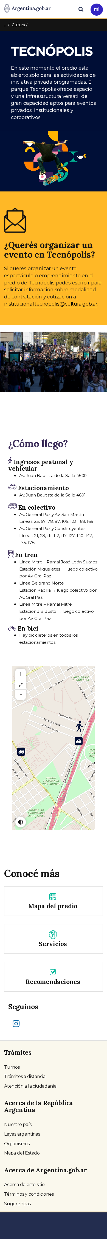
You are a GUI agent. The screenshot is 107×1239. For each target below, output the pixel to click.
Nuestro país (18, 1124)
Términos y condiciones (29, 1194)
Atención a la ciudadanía (30, 1086)
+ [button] (20, 673)
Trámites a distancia (25, 1076)
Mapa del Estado (22, 1153)
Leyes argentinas (22, 1134)
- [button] (21, 694)
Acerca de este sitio (24, 1184)
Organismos (17, 1143)
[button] (8, 367)
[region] (20, 684)
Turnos (12, 1067)
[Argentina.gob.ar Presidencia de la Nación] (27, 9)
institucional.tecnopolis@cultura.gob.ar (50, 304)
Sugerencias (17, 1203)
